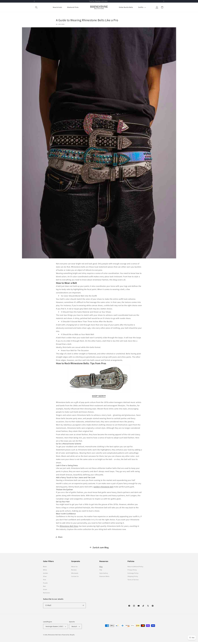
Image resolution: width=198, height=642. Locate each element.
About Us (74, 566)
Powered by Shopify (68, 635)
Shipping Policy (133, 576)
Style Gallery (103, 573)
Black (45, 566)
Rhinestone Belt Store (69, 526)
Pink (44, 580)
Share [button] (60, 537)
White (45, 570)
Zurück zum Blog (101, 547)
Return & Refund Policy (135, 566)
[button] (36, 7)
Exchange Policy (133, 573)
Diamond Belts (104, 576)
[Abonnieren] (83, 605)
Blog (101, 566)
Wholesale (74, 573)
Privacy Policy (132, 570)
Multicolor (46, 593)
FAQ (100, 570)
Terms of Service (133, 580)
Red (44, 586)
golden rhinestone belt (103, 486)
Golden (45, 573)
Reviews (74, 570)
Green (45, 589)
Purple (45, 583)
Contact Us (75, 576)
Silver (45, 576)
